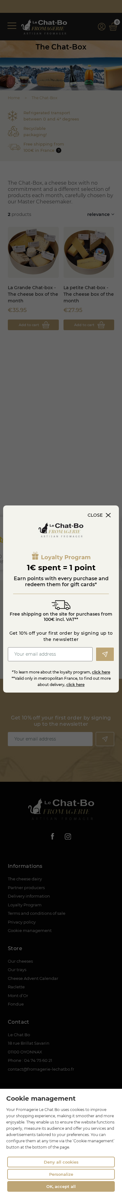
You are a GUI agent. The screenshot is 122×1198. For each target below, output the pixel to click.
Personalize (61, 1174)
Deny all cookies (61, 1162)
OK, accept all (61, 1186)
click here (101, 672)
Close (95, 515)
